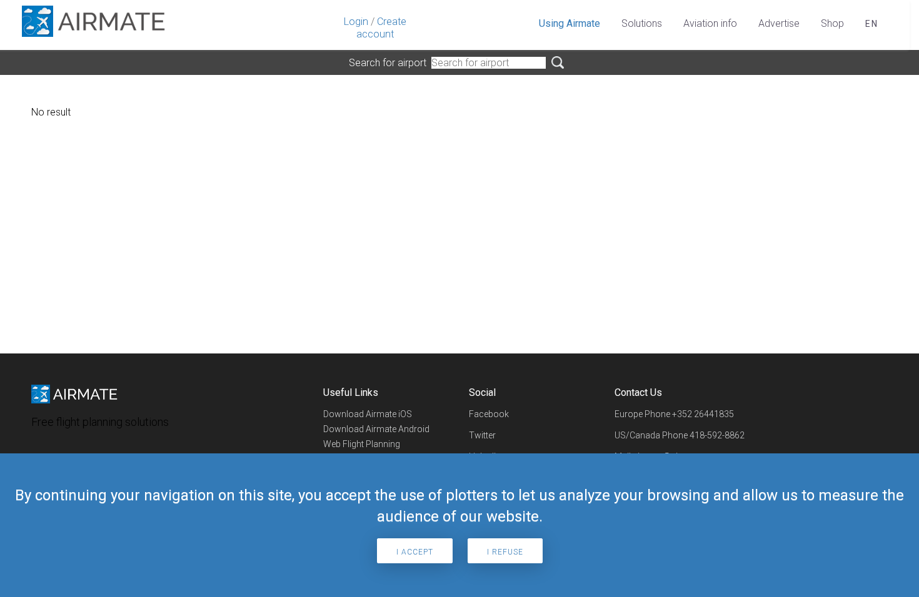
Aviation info (710, 23)
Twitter (482, 435)
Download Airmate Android (376, 429)
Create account (381, 28)
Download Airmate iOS (367, 414)
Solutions (641, 23)
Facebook (489, 414)
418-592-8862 (717, 435)
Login (356, 21)
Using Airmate (569, 23)
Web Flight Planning (361, 444)
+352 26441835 (703, 414)
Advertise (779, 23)
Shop (832, 23)
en (871, 24)
